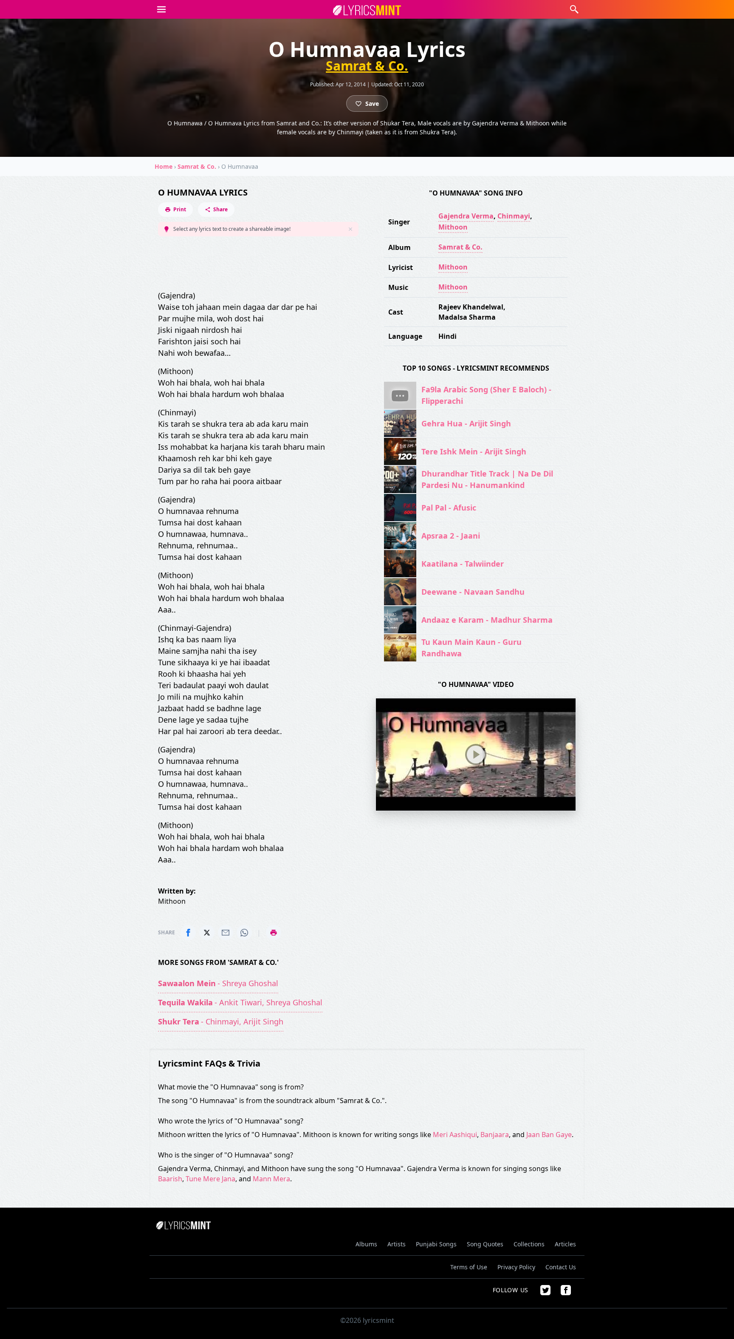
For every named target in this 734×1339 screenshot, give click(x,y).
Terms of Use (468, 1267)
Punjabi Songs (436, 1244)
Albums (366, 1244)
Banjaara (494, 1134)
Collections (529, 1244)
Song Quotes (485, 1244)
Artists (396, 1244)
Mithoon (453, 227)
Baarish (170, 1178)
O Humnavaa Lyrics (203, 192)
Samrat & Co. (367, 66)
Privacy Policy (516, 1267)
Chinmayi (513, 216)
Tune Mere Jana (210, 1178)
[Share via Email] (225, 932)
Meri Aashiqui (455, 1134)
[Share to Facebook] (188, 932)
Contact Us (560, 1267)
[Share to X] (207, 932)
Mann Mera (271, 1178)
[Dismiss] (350, 229)
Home (163, 166)
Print (179, 209)
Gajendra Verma (466, 216)
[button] (161, 9)
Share (220, 209)
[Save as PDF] (273, 932)
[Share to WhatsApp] (244, 932)
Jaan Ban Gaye (549, 1134)
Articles (565, 1244)
